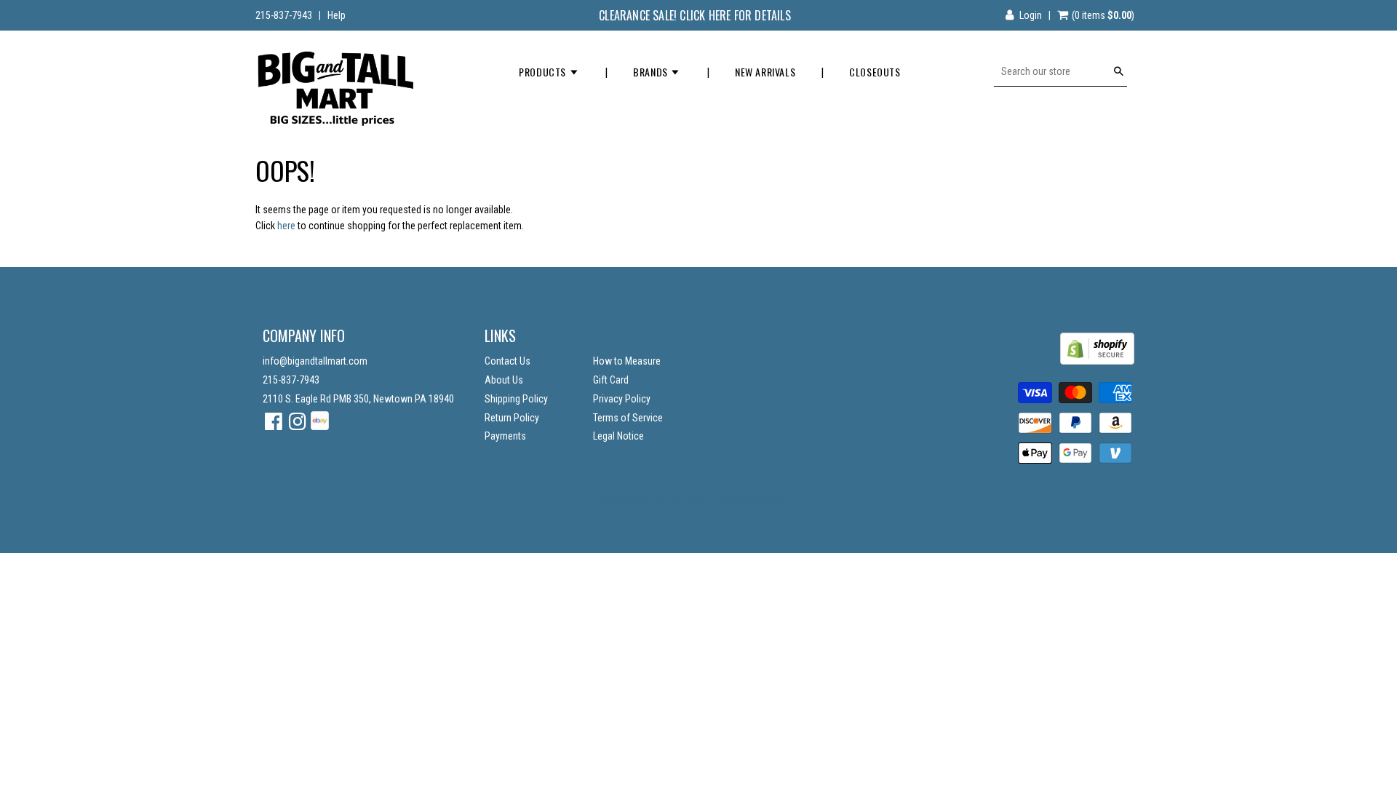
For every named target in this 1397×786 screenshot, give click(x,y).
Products (543, 71)
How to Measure (627, 361)
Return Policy (512, 418)
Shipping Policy (516, 399)
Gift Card (611, 380)
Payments (505, 436)
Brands (651, 71)
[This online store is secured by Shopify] (1097, 361)
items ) (1103, 15)
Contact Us (507, 361)
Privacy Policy (621, 399)
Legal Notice (618, 436)
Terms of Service (628, 418)
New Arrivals (765, 71)
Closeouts (874, 71)
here (286, 225)
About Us (504, 380)
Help (336, 15)
